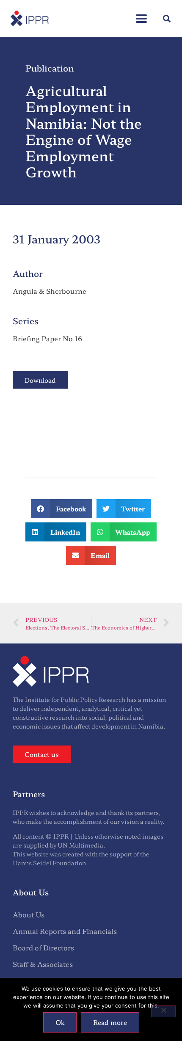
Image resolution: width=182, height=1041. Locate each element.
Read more (110, 1022)
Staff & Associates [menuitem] (43, 964)
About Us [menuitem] (28, 914)
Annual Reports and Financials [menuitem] (65, 931)
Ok (59, 1022)
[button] (141, 14)
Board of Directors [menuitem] (43, 947)
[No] (163, 1011)
